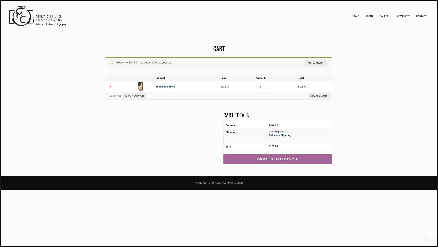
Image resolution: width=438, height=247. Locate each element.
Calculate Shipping (280, 135)
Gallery (384, 16)
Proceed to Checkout (277, 159)
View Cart (316, 63)
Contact (421, 16)
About (369, 16)
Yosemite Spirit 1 (165, 86)
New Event (403, 16)
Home (355, 16)
